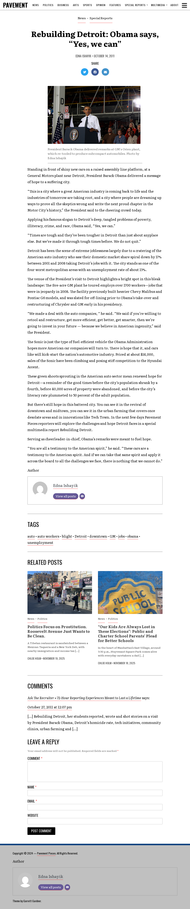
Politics (48, 5)
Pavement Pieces (46, 853)
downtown (98, 536)
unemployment (40, 542)
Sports (87, 5)
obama (132, 536)
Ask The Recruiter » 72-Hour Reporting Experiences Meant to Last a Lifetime (84, 697)
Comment (34, 758)
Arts (76, 5)
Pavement (23, 5)
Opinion (100, 5)
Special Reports (135, 5)
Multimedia (158, 5)
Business (63, 5)
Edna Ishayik (83, 56)
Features (115, 5)
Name (31, 787)
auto (31, 536)
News (35, 5)
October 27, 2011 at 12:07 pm (49, 707)
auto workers (48, 536)
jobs (121, 536)
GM (113, 536)
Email (32, 801)
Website (32, 815)
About (174, 5)
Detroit (81, 536)
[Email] (82, 496)
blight (67, 536)
